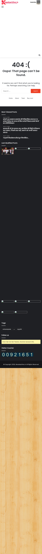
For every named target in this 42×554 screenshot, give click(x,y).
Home (11, 98)
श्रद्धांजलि (19, 329)
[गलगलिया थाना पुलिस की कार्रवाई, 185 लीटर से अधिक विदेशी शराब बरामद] (8, 303)
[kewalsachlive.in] (21, 2)
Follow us (5, 335)
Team (23, 98)
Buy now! (30, 98)
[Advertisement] (21, 31)
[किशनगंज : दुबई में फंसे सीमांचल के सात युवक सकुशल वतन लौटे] (34, 224)
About (17, 98)
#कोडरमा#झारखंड (7, 329)
